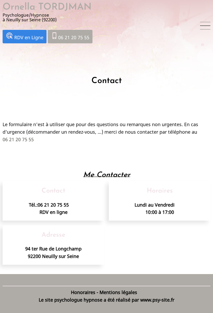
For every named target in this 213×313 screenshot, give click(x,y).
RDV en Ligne (24, 36)
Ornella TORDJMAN (47, 7)
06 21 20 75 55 (70, 36)
